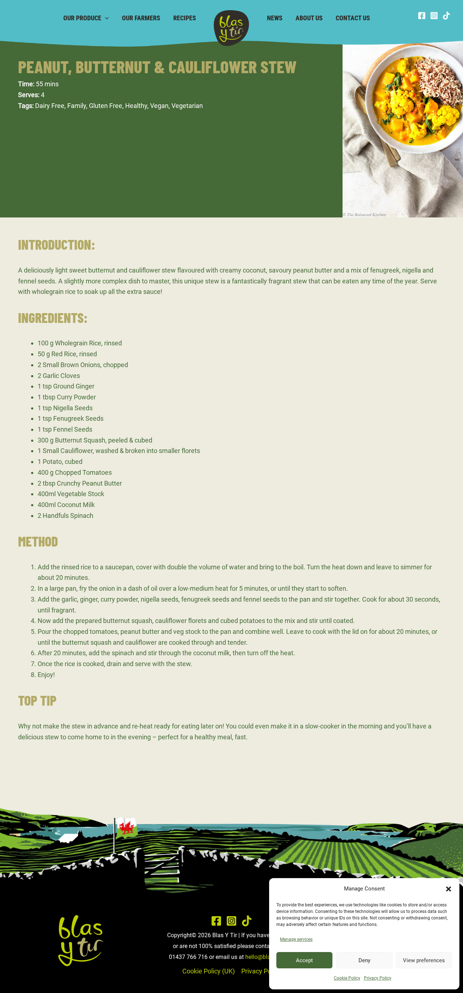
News (275, 18)
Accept (304, 960)
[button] (448, 889)
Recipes (184, 18)
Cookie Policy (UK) (208, 971)
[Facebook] (422, 16)
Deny (364, 960)
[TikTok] (446, 16)
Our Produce (82, 18)
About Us (309, 18)
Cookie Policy (347, 978)
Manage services (296, 939)
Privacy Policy (377, 978)
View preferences (424, 960)
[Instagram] (434, 16)
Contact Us (353, 18)
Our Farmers (141, 18)
